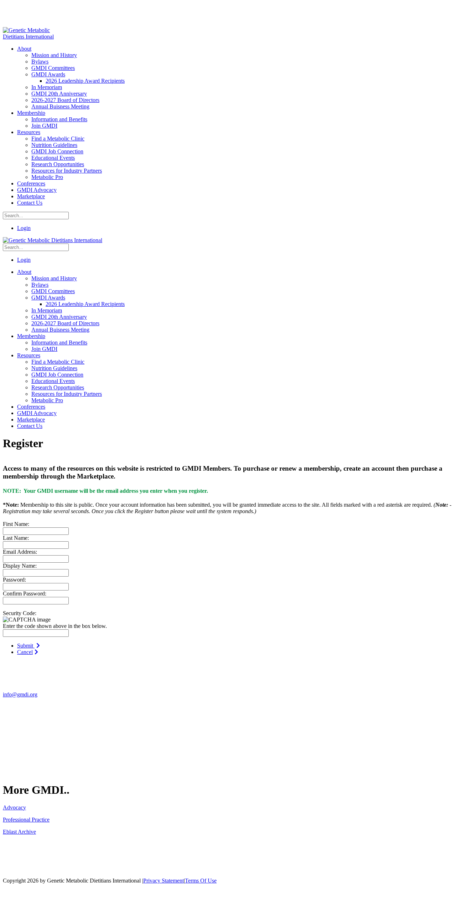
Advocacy (14, 807)
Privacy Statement (163, 881)
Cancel (25, 652)
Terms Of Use (201, 881)
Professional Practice (26, 820)
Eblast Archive (19, 832)
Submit (26, 646)
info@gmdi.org (20, 694)
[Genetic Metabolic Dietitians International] (33, 37)
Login (24, 228)
